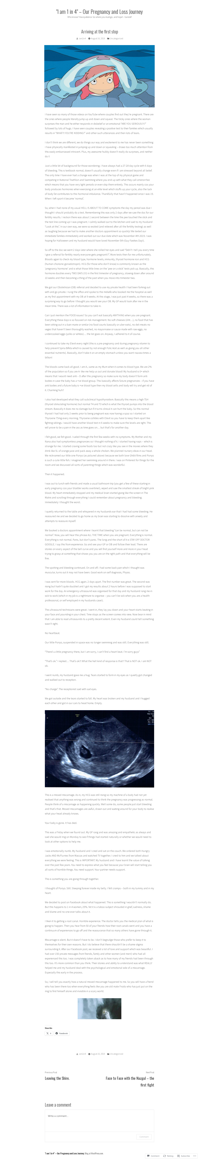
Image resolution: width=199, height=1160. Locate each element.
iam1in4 (82, 38)
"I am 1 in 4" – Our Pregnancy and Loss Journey (99, 11)
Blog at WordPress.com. (94, 1153)
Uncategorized (116, 38)
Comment (144, 1136)
